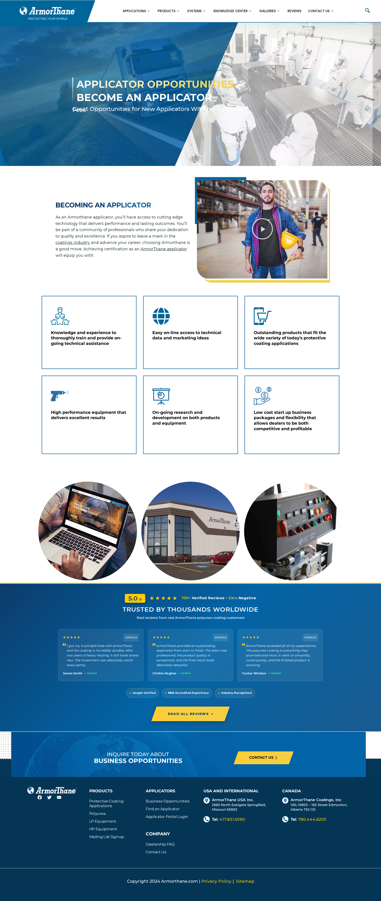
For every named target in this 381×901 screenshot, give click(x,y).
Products (167, 11)
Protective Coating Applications (106, 803)
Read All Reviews (190, 713)
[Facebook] (42, 800)
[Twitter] (52, 800)
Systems (194, 11)
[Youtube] (62, 800)
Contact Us (319, 11)
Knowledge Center (230, 11)
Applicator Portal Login (167, 816)
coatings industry (73, 242)
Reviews (294, 11)
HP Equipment (103, 829)
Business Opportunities (167, 801)
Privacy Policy (216, 881)
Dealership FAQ (160, 844)
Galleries (267, 11)
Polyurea (97, 813)
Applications (134, 11)
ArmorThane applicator (164, 249)
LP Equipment (102, 821)
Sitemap (245, 881)
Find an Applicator (163, 809)
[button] (367, 11)
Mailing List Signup (106, 836)
